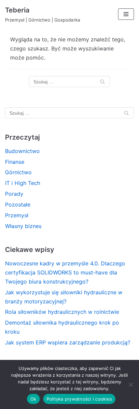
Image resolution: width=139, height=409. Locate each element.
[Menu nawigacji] (126, 14)
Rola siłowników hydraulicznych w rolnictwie (62, 311)
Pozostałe (17, 204)
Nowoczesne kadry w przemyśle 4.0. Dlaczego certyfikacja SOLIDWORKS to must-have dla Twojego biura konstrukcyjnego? (65, 272)
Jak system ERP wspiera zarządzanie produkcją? (67, 342)
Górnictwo (18, 172)
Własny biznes (23, 226)
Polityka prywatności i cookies (79, 399)
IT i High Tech (22, 183)
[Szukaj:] (69, 81)
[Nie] (130, 384)
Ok (33, 399)
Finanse (14, 161)
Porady (14, 193)
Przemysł (16, 215)
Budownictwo (22, 151)
